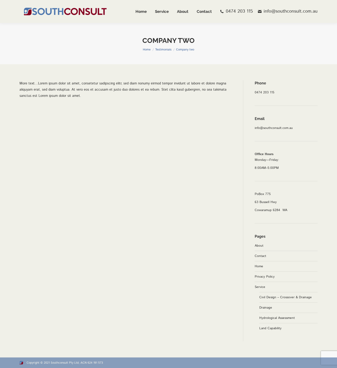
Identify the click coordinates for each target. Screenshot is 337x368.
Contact (260, 256)
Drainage (265, 307)
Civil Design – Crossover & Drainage (285, 297)
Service (260, 287)
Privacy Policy (265, 276)
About (259, 245)
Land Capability (270, 328)
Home (259, 266)
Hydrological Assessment (277, 318)
